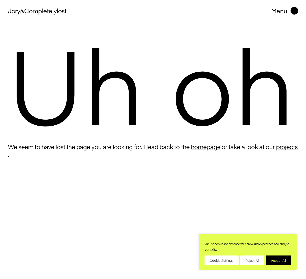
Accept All (278, 260)
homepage (205, 147)
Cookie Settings (221, 260)
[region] (247, 252)
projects (287, 147)
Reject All (252, 260)
